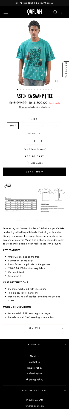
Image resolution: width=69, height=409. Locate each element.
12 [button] (49, 90)
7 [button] (35, 90)
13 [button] (52, 90)
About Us (34, 356)
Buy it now (34, 171)
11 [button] (46, 90)
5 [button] (29, 90)
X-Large (55, 125)
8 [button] (38, 90)
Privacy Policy (34, 367)
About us (34, 344)
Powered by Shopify (34, 405)
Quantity (34, 133)
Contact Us (34, 362)
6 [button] (32, 90)
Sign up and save (34, 390)
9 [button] (41, 90)
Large (41, 125)
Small (13, 125)
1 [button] (18, 90)
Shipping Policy (34, 379)
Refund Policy (34, 373)
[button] (34, 163)
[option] (34, 3)
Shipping (23, 107)
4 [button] (26, 90)
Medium (26, 125)
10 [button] (43, 90)
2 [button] (21, 90)
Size (34, 119)
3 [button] (24, 90)
